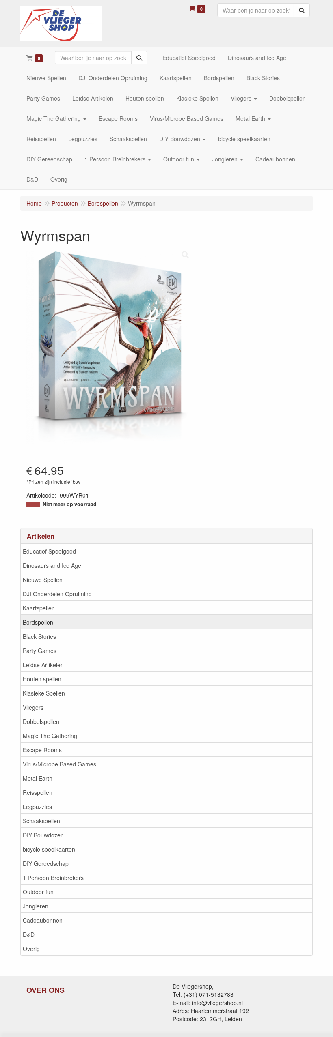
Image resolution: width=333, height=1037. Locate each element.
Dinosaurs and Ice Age (52, 565)
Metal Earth (37, 778)
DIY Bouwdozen (43, 835)
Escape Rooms (42, 750)
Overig (31, 949)
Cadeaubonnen (43, 920)
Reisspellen (37, 792)
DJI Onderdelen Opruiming (57, 594)
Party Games (39, 650)
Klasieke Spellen (44, 693)
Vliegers (33, 707)
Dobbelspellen (41, 721)
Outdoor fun (38, 892)
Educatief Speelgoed (49, 551)
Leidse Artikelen (43, 665)
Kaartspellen (39, 608)
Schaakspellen (41, 821)
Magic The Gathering (50, 736)
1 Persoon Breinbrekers (53, 878)
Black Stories (39, 636)
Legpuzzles (37, 807)
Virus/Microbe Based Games (59, 764)
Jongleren (35, 906)
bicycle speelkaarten (49, 849)
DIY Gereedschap (46, 863)
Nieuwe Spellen (43, 579)
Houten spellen (42, 679)
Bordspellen (38, 622)
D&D (29, 934)
